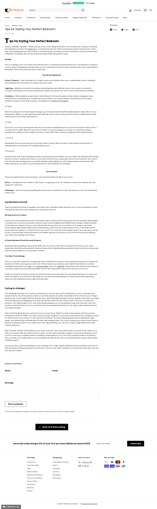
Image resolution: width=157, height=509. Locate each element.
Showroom (31, 484)
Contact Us (31, 462)
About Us (30, 488)
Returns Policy (32, 472)
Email (55, 370)
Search (30, 491)
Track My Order (33, 465)
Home (7, 17)
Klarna (55, 465)
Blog (125, 17)
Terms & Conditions (35, 478)
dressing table (42, 266)
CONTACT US (12, 507)
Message (9, 383)
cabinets (61, 266)
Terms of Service (64, 411)
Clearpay (56, 468)
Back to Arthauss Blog (53, 427)
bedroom (32, 49)
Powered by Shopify (89, 504)
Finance (56, 472)
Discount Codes (112, 17)
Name (8, 370)
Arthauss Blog (17, 26)
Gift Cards (57, 478)
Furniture (18, 17)
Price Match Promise (60, 462)
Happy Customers (80, 17)
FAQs (29, 468)
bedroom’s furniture (60, 101)
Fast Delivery (45, 17)
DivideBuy (56, 475)
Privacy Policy (49, 411)
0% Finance (96, 17)
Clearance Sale (61, 17)
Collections (30, 17)
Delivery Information (35, 475)
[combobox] (57, 10)
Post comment (15, 404)
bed (29, 266)
